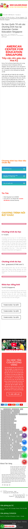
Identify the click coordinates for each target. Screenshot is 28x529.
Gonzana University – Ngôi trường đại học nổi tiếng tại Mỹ (10, 491)
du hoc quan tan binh (6, 439)
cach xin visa (15, 409)
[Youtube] (17, 525)
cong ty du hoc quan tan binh (8, 421)
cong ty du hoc (23, 414)
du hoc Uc (16, 443)
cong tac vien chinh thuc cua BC (9, 414)
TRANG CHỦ (4, 36)
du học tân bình (18, 439)
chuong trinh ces (5, 412)
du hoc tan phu (20, 441)
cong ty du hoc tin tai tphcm (8, 424)
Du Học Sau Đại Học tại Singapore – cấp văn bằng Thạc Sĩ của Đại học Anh (17, 495)
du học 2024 (12, 433)
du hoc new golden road (17, 438)
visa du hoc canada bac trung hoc (9, 458)
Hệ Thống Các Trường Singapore (16, 35)
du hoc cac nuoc (5, 434)
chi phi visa (16, 410)
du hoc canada (15, 434)
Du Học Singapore (20, 17)
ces (21, 409)
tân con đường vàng (6, 450)
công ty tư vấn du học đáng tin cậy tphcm (11, 431)
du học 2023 (4, 433)
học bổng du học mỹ (6, 446)
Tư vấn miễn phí (14, 394)
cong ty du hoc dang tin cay (8, 417)
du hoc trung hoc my (6, 443)
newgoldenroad (16, 448)
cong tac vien (15, 412)
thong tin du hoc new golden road (10, 455)
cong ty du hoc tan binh (7, 422)
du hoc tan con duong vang (8, 441)
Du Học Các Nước (10, 17)
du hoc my (20, 436)
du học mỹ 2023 (4, 438)
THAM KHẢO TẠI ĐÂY (11, 305)
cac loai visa (7, 409)
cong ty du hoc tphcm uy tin (8, 426)
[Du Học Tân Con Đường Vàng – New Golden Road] (14, 6)
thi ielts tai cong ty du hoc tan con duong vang (13, 451)
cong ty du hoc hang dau (7, 419)
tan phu (15, 450)
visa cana (16, 456)
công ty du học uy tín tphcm (8, 427)
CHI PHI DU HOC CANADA (6, 410)
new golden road (5, 448)
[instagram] (18, 525)
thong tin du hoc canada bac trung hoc (11, 453)
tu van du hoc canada (6, 456)
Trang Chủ (2, 17)
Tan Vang (5, 34)
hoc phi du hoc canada (19, 446)
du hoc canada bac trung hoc (8, 436)
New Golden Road (11, 521)
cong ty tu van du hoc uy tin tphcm (10, 429)
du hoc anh (19, 433)
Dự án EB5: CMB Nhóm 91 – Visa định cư (12, 14)
